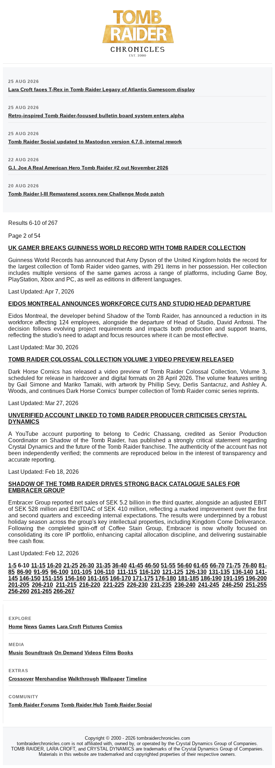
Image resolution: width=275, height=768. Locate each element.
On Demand (68, 652)
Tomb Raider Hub (82, 705)
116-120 (149, 572)
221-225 (113, 585)
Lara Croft (69, 626)
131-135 (219, 572)
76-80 (249, 565)
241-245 (208, 585)
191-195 (233, 578)
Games (47, 626)
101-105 (81, 572)
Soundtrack (39, 652)
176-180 (165, 578)
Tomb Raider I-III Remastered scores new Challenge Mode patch (86, 194)
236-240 (185, 585)
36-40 (119, 565)
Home (16, 626)
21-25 (70, 565)
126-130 (196, 572)
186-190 (211, 578)
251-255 (256, 585)
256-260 (18, 591)
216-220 (89, 585)
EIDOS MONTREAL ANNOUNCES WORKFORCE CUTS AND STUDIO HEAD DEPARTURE (129, 304)
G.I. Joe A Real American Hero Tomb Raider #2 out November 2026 (88, 168)
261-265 (41, 591)
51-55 (168, 565)
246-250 (232, 585)
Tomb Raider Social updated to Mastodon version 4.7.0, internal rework (95, 141)
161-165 (97, 578)
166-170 (120, 578)
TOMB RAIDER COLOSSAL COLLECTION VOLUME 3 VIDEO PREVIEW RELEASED (121, 359)
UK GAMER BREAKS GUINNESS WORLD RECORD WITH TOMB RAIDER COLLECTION (127, 248)
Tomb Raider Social (128, 705)
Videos (93, 652)
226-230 (137, 585)
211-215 (66, 585)
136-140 (242, 572)
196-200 (256, 578)
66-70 (217, 565)
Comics (113, 626)
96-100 (59, 572)
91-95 (41, 572)
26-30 (86, 565)
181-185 (188, 578)
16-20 (54, 565)
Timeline (136, 678)
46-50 (152, 565)
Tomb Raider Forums (34, 705)
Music (16, 652)
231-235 (161, 585)
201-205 (18, 585)
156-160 (75, 578)
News (30, 626)
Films (109, 652)
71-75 (233, 565)
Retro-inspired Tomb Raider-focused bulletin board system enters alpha (96, 115)
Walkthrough (83, 678)
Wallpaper (113, 678)
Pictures (93, 626)
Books (125, 652)
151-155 (52, 578)
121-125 (172, 572)
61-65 (200, 565)
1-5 (12, 565)
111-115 (127, 572)
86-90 (24, 572)
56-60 (184, 565)
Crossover (21, 678)
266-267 (63, 591)
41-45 (136, 565)
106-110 (104, 572)
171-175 (143, 578)
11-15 (38, 565)
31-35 (103, 565)
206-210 (42, 585)
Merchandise (51, 678)
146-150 (29, 578)
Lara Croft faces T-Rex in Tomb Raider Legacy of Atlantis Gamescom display (101, 89)
